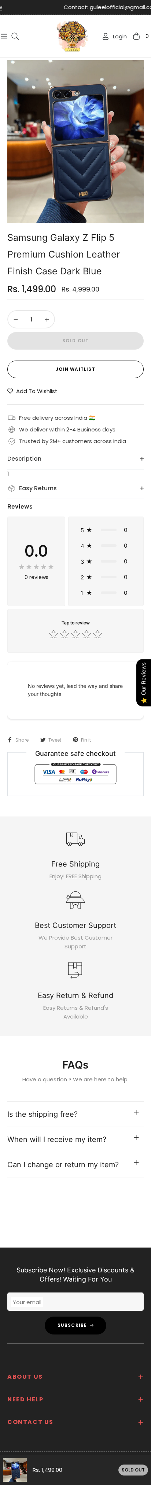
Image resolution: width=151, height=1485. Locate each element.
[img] (36, 566)
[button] (105, 530)
